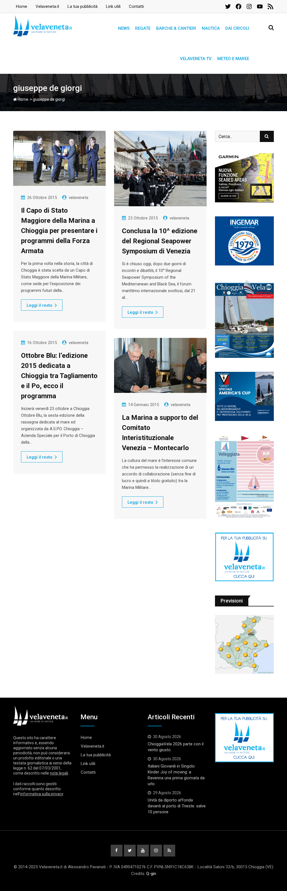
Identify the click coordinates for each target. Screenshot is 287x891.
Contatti (136, 6)
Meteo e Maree (233, 58)
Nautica (211, 28)
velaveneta (78, 197)
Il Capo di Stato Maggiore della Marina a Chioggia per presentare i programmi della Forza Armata (59, 231)
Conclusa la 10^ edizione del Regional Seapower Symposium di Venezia (159, 241)
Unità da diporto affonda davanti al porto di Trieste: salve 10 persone (177, 806)
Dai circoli (237, 28)
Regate (143, 28)
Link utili (113, 6)
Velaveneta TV (196, 58)
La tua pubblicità (83, 6)
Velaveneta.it (47, 6)
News (123, 28)
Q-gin (151, 873)
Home (21, 6)
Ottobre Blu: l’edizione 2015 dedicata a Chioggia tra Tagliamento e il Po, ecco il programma (59, 376)
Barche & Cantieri (176, 28)
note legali (59, 773)
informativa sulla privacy (41, 794)
